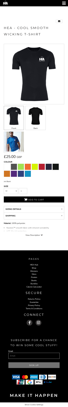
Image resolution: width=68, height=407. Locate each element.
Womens (34, 271)
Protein (34, 277)
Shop (34, 268)
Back (36, 128)
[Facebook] (29, 323)
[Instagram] (38, 323)
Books (34, 280)
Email (10, 351)
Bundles (34, 283)
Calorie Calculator (34, 287)
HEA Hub (34, 265)
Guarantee (34, 302)
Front (14, 128)
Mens (34, 274)
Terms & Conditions (34, 308)
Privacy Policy (34, 305)
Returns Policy (34, 299)
